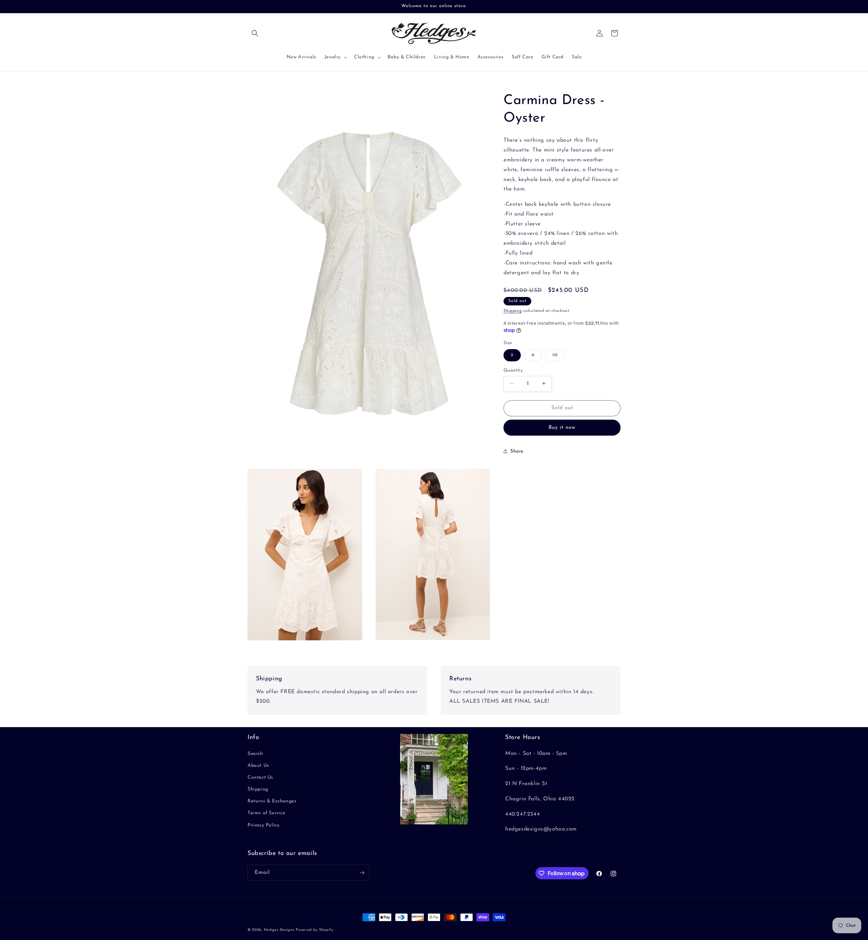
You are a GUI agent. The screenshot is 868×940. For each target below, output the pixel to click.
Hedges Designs (279, 930)
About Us (258, 765)
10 (558, 356)
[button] (255, 33)
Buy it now (562, 427)
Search (255, 753)
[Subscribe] (361, 873)
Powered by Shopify (314, 930)
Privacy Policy (263, 825)
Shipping (513, 311)
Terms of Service (266, 813)
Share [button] (517, 451)
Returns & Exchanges (272, 801)
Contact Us (260, 777)
